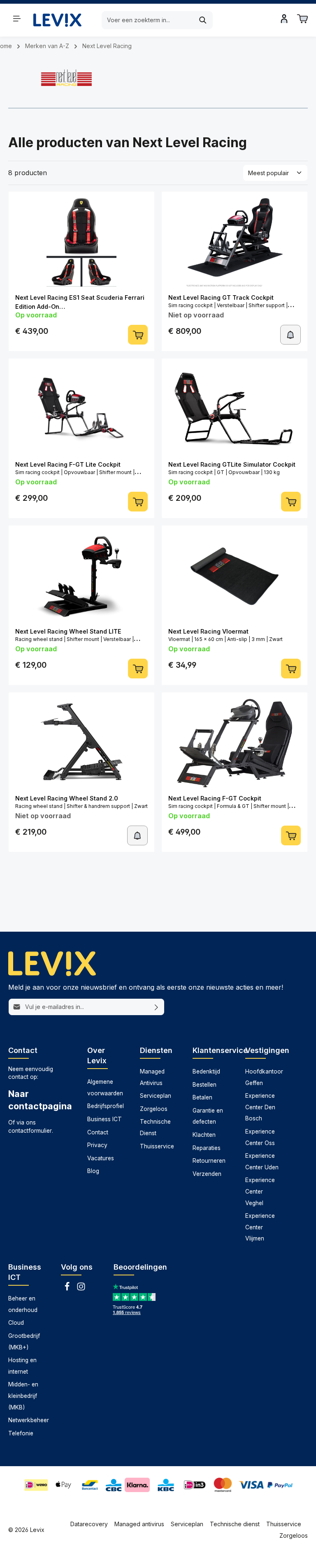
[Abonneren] (157, 1007)
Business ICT (104, 1119)
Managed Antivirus (152, 1077)
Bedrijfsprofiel (105, 1106)
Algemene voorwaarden (105, 1087)
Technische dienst (235, 1523)
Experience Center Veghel (260, 1191)
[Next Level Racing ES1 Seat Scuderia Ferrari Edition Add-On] (81, 242)
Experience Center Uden (262, 1161)
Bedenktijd (206, 1071)
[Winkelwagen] (302, 18)
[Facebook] (68, 1289)
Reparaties (207, 1148)
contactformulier (30, 1130)
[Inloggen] (284, 18)
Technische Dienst (155, 1127)
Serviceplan (155, 1095)
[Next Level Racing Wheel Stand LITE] (81, 576)
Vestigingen (267, 1050)
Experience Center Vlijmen (260, 1227)
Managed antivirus (139, 1523)
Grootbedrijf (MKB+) (24, 1342)
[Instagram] (81, 1289)
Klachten (204, 1134)
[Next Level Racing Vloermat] (234, 576)
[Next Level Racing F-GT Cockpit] (234, 743)
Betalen (202, 1097)
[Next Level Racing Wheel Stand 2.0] (81, 743)
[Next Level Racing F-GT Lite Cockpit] (81, 409)
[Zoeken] (203, 20)
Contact (97, 1132)
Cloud (16, 1322)
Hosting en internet (22, 1366)
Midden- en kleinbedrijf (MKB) (23, 1395)
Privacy (97, 1145)
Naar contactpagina (39, 1099)
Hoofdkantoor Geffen (264, 1077)
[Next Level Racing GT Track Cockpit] (234, 242)
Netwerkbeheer (28, 1420)
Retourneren (209, 1160)
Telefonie (20, 1433)
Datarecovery (89, 1523)
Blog (93, 1171)
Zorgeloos (153, 1109)
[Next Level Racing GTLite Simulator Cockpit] (234, 409)
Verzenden (207, 1174)
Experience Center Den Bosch (260, 1107)
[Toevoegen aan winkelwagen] (138, 335)
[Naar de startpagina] (57, 20)
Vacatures (100, 1158)
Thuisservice (157, 1146)
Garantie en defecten (208, 1116)
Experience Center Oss (260, 1137)
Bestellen (204, 1084)
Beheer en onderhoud (22, 1304)
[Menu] (17, 18)
